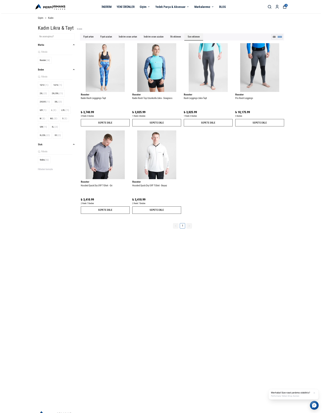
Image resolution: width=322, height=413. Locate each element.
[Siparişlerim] (277, 7)
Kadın (50, 17)
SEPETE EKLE (105, 122)
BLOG (222, 7)
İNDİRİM (107, 7)
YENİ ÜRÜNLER (126, 7)
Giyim (143, 7)
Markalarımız (202, 7)
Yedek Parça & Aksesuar (170, 7)
